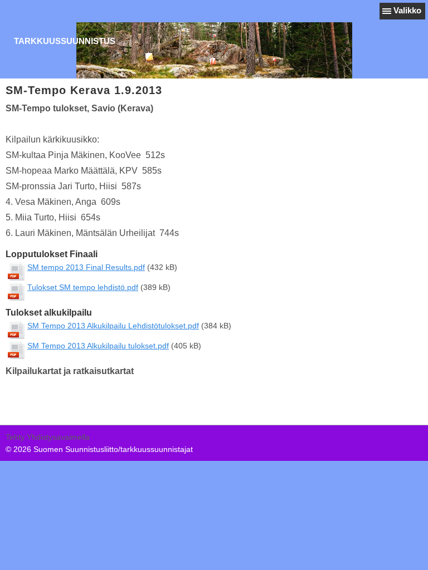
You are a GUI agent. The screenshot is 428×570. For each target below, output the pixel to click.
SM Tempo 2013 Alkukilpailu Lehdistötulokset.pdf (113, 325)
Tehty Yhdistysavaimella (48, 437)
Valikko (407, 10)
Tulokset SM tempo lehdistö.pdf (82, 287)
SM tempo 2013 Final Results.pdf (86, 267)
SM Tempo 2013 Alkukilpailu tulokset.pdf (98, 345)
